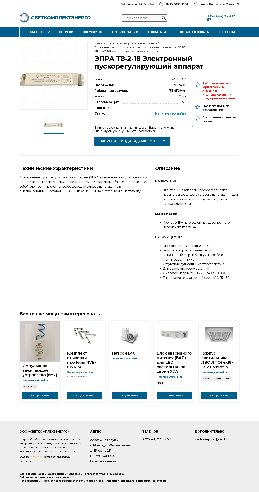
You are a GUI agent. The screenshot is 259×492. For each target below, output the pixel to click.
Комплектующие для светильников (137, 43)
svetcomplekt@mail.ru (140, 4)
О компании (158, 32)
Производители (125, 32)
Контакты (226, 32)
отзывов (61, 456)
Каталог (36, 32)
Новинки (66, 32)
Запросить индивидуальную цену (132, 141)
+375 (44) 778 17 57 (221, 18)
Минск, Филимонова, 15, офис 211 (220, 4)
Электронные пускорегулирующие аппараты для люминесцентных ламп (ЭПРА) (139, 47)
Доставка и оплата (193, 32)
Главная (98, 43)
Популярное (93, 32)
